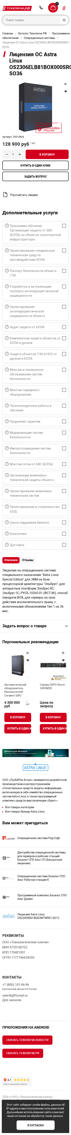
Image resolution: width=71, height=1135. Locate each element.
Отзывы (28, 560)
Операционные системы (39, 38)
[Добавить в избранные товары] (27, 660)
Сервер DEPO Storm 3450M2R (52, 686)
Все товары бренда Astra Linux (25, 811)
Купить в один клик (35, 165)
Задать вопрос (35, 176)
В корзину (47, 154)
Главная (7, 33)
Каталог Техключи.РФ (32, 33)
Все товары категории (19, 807)
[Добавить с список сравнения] (27, 653)
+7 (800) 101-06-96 (41, 8)
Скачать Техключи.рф (22, 1053)
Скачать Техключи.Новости (27, 1040)
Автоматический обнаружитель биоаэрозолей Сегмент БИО (15, 690)
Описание (11, 560)
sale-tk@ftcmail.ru (15, 995)
